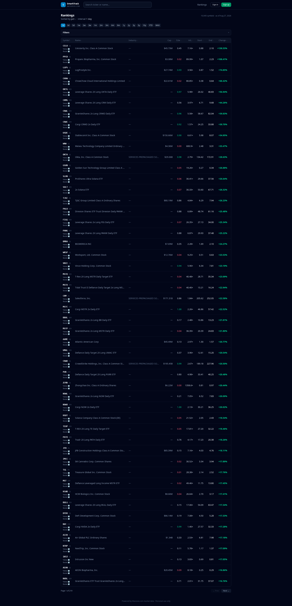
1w (79, 25)
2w (84, 25)
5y (139, 25)
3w (90, 25)
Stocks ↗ (66, 51)
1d (63, 25)
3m (107, 25)
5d (73, 25)
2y (129, 25)
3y (134, 25)
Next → (226, 590)
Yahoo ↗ (66, 49)
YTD (151, 25)
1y (124, 25)
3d (68, 25)
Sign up (226, 4)
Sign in (215, 4)
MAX (158, 25)
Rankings (202, 4)
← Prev (216, 590)
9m (118, 25)
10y (144, 25)
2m (101, 25)
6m (112, 25)
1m (95, 25)
